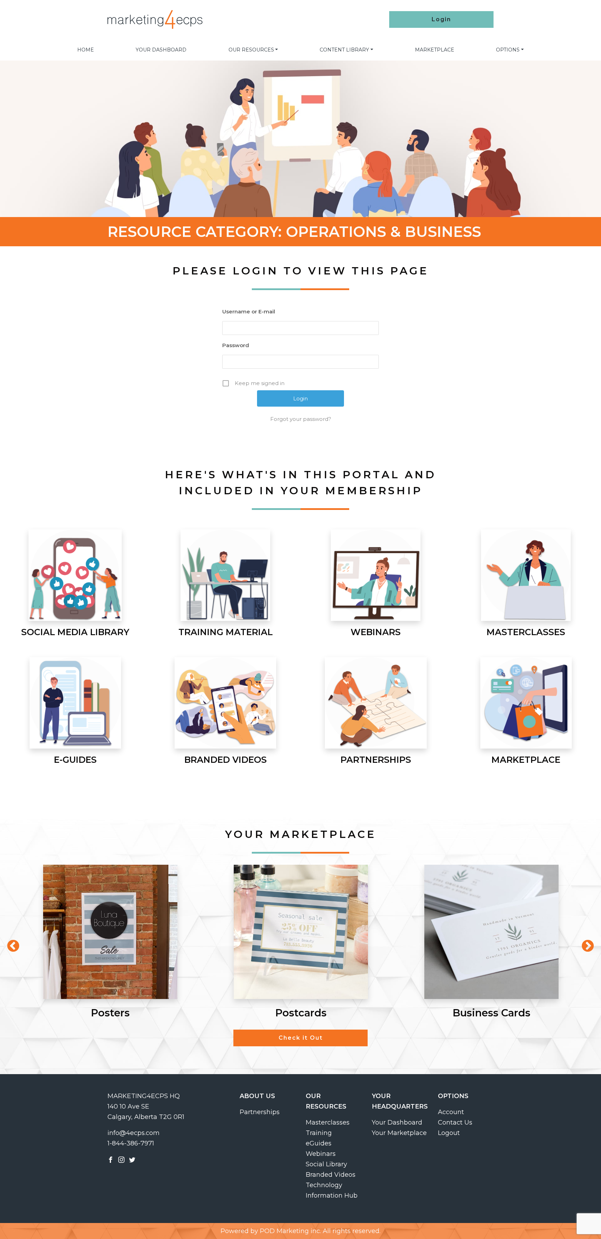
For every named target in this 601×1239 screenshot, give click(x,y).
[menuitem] (85, 50)
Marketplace (434, 50)
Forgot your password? (300, 419)
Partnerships (260, 1112)
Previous (9, 943)
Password (235, 345)
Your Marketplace (399, 1133)
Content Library (344, 50)
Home (85, 50)
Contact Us (455, 1122)
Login (441, 19)
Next (584, 943)
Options (508, 50)
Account (451, 1112)
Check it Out (301, 1037)
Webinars (321, 1154)
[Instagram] (121, 1159)
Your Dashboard (161, 50)
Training (319, 1133)
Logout (449, 1133)
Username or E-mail (248, 311)
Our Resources (251, 50)
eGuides (318, 1143)
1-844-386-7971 (130, 1143)
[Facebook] (110, 1159)
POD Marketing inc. (290, 1231)
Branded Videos (330, 1174)
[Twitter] (132, 1159)
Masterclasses (328, 1122)
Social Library (326, 1164)
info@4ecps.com (133, 1133)
